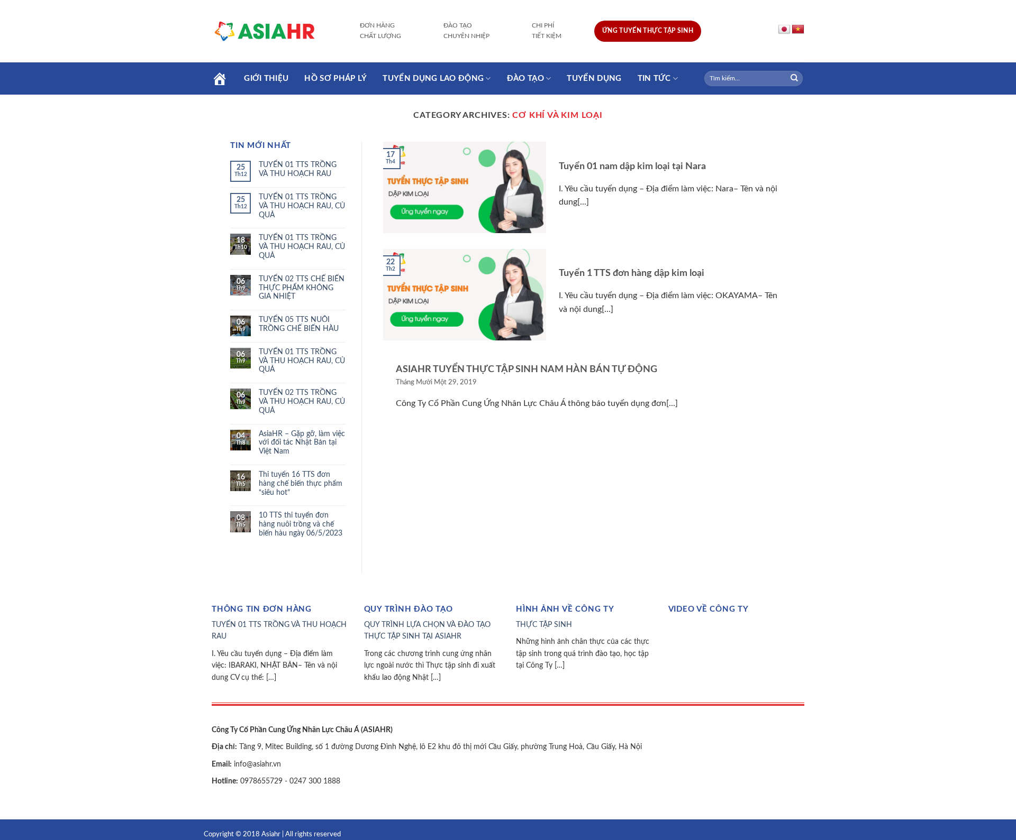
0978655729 (260, 781)
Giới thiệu (266, 78)
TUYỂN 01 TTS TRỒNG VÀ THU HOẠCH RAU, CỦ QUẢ (302, 206)
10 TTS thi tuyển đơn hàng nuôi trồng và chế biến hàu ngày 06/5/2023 (300, 524)
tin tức (654, 78)
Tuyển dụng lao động (433, 78)
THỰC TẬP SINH (544, 625)
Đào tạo (525, 78)
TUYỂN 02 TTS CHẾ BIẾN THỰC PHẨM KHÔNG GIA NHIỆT (301, 288)
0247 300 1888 (314, 781)
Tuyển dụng (594, 78)
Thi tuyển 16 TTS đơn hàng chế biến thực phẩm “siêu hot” (300, 483)
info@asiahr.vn (256, 764)
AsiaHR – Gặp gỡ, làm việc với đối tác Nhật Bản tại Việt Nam (302, 443)
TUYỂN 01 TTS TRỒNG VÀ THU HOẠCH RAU (298, 169)
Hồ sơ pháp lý (335, 78)
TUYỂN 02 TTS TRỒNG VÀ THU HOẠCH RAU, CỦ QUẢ (302, 401)
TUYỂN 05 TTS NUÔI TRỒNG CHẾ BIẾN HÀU (299, 324)
